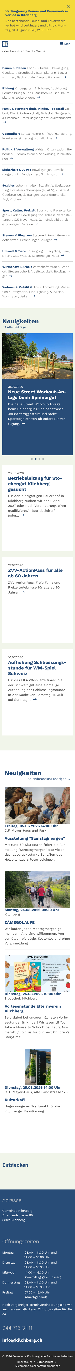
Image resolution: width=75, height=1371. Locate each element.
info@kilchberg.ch (22, 1340)
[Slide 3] (39, 459)
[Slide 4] (43, 459)
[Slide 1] (32, 459)
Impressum (25, 1361)
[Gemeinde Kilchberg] (15, 44)
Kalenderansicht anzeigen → (49, 779)
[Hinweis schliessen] (69, 7)
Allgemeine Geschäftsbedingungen (37, 1365)
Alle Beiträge (16, 327)
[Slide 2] (36, 459)
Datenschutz (45, 1361)
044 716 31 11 (17, 1328)
